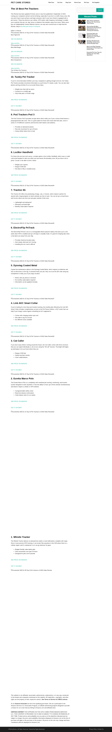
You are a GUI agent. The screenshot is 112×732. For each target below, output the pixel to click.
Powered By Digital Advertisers (37, 729)
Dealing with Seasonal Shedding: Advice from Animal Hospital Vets (93, 42)
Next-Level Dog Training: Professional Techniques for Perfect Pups (95, 48)
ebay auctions (15, 43)
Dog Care (68, 2)
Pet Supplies (95, 2)
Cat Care (59, 2)
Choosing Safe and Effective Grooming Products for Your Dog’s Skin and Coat (93, 35)
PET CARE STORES (20, 2)
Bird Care (51, 2)
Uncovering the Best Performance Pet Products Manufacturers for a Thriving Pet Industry (94, 28)
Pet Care (86, 2)
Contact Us (101, 729)
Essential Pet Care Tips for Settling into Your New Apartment (94, 54)
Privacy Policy (93, 729)
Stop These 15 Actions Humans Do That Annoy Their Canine (93, 22)
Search (100, 10)
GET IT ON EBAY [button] (16, 106)
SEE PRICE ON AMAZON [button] (19, 99)
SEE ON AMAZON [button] (16, 39)
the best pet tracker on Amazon (30, 26)
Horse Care (77, 2)
